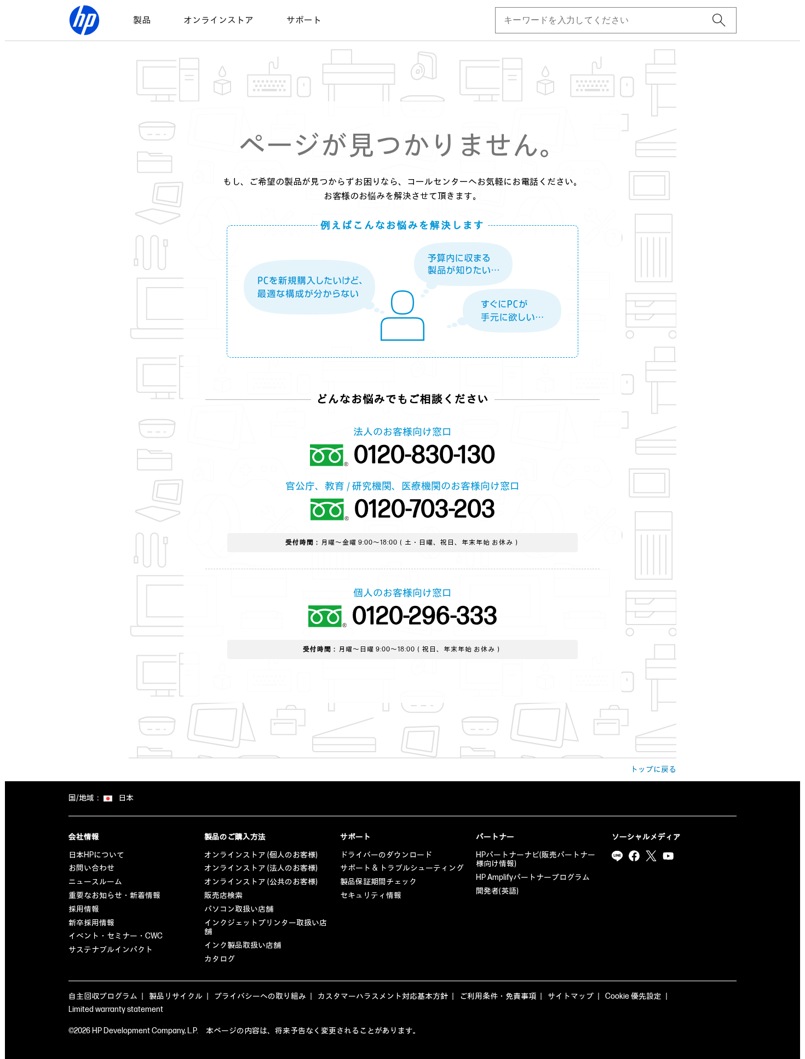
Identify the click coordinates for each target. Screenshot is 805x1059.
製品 (142, 20)
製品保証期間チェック (378, 881)
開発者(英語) (497, 891)
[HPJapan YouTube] (668, 856)
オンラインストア (218, 20)
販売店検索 (223, 895)
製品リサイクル (176, 996)
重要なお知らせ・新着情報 (114, 895)
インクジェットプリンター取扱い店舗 (265, 927)
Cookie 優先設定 (633, 996)
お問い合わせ (91, 868)
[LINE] (617, 856)
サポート (303, 20)
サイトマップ (571, 996)
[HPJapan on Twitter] (651, 856)
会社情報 (83, 837)
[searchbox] (607, 20)
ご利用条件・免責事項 (497, 996)
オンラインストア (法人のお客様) (261, 868)
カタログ (219, 959)
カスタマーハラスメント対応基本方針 (383, 996)
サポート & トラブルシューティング (402, 868)
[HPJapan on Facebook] (634, 856)
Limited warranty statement (115, 1009)
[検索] (719, 20)
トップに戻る (653, 769)
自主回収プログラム (102, 996)
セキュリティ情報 (370, 895)
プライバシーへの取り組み (260, 996)
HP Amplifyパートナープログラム (533, 877)
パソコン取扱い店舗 (238, 909)
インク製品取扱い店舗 (242, 945)
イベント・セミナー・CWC (115, 936)
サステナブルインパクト (110, 949)
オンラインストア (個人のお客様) (261, 855)
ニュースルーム (95, 881)
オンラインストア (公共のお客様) (261, 881)
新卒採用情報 (91, 923)
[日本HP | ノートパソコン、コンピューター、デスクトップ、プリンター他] (84, 20)
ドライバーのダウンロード (386, 855)
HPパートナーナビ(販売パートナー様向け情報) (535, 859)
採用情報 (83, 909)
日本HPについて (96, 855)
